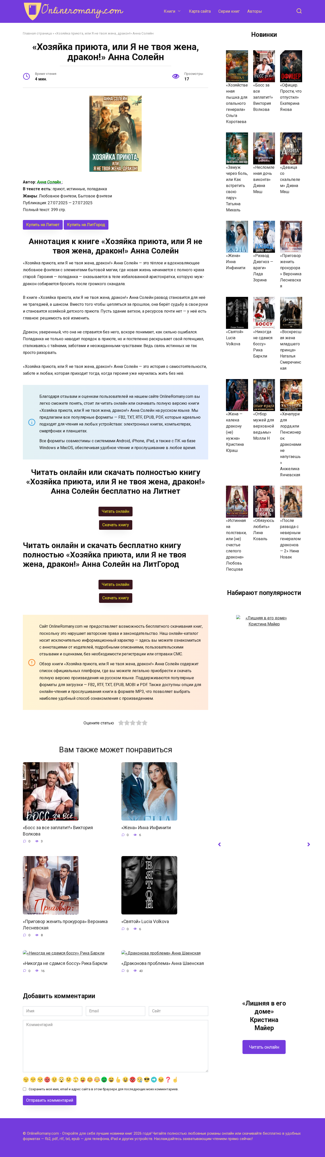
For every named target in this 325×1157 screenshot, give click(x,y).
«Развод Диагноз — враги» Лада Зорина (263, 267)
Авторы (254, 11)
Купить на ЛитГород (86, 224)
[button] (219, 844)
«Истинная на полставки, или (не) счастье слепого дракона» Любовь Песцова (236, 545)
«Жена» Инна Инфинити (146, 827)
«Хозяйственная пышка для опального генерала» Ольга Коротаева (237, 103)
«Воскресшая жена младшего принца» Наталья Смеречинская (290, 350)
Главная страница (37, 33)
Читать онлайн (264, 1047)
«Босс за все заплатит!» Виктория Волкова (263, 97)
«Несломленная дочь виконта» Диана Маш (263, 179)
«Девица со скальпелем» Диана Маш (290, 179)
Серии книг (229, 11)
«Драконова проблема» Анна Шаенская (162, 963)
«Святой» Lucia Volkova (145, 921)
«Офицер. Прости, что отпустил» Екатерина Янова (291, 97)
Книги (169, 11)
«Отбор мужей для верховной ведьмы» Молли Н (263, 426)
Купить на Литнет (42, 224)
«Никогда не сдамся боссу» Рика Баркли (65, 963)
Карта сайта (200, 11)
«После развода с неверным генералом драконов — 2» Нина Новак (290, 538)
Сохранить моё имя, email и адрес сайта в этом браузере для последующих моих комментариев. (103, 1089)
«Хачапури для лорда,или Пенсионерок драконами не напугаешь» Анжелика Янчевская (290, 444)
